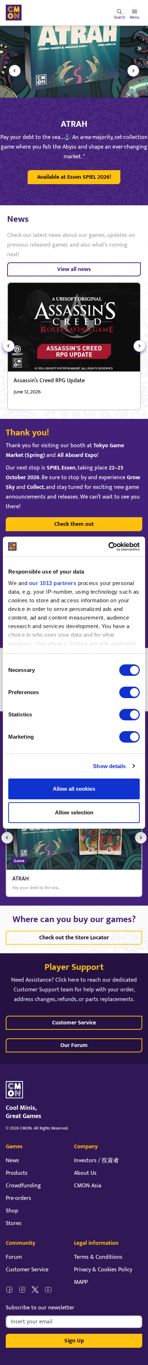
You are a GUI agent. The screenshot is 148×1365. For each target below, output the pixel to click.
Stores (14, 1223)
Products (17, 1173)
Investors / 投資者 (96, 1160)
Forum (14, 1257)
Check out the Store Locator (74, 938)
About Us (85, 1173)
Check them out (74, 524)
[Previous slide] (14, 70)
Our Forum (74, 1045)
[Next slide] (133, 70)
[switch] (129, 692)
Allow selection (74, 812)
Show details (109, 766)
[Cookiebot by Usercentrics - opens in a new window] (108, 546)
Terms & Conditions (98, 1257)
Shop (12, 1211)
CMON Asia (87, 1186)
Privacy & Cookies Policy (103, 1270)
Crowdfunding (23, 1186)
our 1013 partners (53, 583)
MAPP (81, 1282)
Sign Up (74, 1341)
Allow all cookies (74, 789)
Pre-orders (18, 1198)
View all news (74, 269)
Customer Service (74, 1023)
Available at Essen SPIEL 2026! (74, 177)
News (12, 1160)
